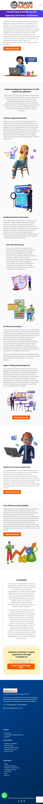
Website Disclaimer (10, 749)
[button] (4, 795)
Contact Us (7, 772)
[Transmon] (21, 5)
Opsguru (7, 737)
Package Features (10, 770)
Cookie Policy (8, 745)
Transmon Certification (11, 768)
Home (6, 764)
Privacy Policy (8, 751)
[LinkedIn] (21, 801)
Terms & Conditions (10, 744)
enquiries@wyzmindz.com (14, 708)
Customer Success (10, 766)
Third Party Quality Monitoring (13, 735)
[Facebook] (19, 801)
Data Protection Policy (11, 747)
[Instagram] (24, 801)
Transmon (7, 733)
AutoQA (6, 775)
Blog (5, 773)
